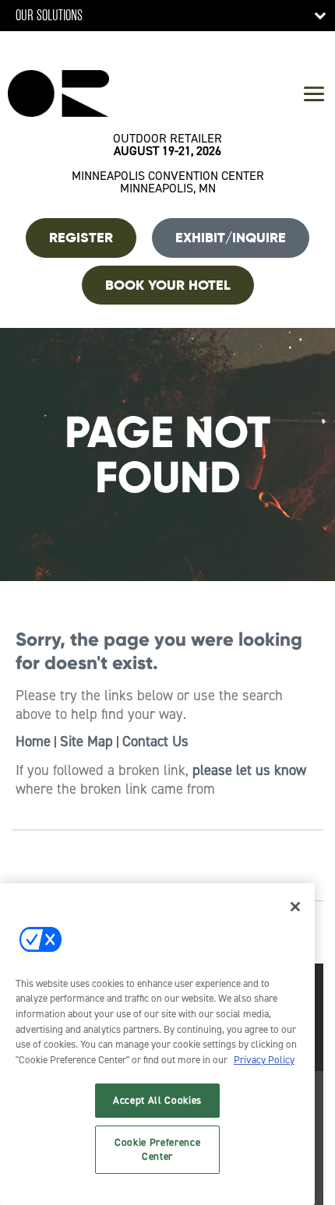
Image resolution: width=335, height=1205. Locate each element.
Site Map (86, 741)
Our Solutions (49, 15)
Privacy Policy (264, 1059)
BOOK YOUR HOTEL (168, 285)
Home (33, 741)
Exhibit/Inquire (230, 237)
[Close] (295, 907)
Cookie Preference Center (157, 1149)
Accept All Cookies (157, 1100)
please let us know (249, 770)
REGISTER (81, 237)
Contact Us (155, 741)
